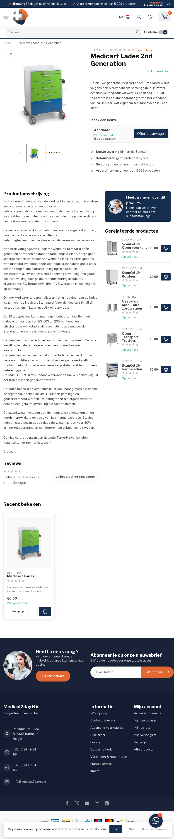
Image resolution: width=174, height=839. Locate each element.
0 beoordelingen (143, 50)
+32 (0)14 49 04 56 (24, 752)
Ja (115, 829)
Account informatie (147, 713)
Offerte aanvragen (151, 133)
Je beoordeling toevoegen (75, 477)
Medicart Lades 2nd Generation (40, 43)
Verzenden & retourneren (108, 757)
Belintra (97, 50)
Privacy (95, 742)
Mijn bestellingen (146, 720)
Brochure (10, 451)
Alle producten (144, 749)
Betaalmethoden (102, 749)
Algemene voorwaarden (107, 728)
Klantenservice (53, 676)
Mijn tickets (142, 728)
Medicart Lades (21, 576)
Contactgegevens (103, 720)
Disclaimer (97, 735)
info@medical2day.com (29, 782)
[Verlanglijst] (150, 16)
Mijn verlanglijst (145, 735)
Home (7, 43)
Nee (132, 829)
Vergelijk (18, 611)
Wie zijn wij (98, 713)
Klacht (94, 771)
